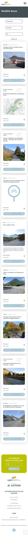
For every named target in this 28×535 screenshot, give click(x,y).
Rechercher (13, 468)
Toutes (4, 178)
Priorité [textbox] (9, 28)
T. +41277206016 (14, 503)
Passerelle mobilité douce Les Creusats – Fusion (12, 364)
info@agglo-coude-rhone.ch (14, 505)
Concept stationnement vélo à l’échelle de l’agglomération (12, 317)
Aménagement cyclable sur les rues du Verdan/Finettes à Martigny (13, 406)
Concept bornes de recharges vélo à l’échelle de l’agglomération (13, 181)
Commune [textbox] (10, 21)
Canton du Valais (14, 517)
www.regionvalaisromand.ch (14, 508)
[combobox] (14, 21)
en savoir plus (8, 80)
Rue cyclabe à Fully (9, 225)
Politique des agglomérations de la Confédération (14, 519)
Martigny (5, 44)
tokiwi (25, 525)
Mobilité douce (13, 44)
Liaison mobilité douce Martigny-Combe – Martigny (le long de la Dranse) (13, 139)
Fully (4, 222)
